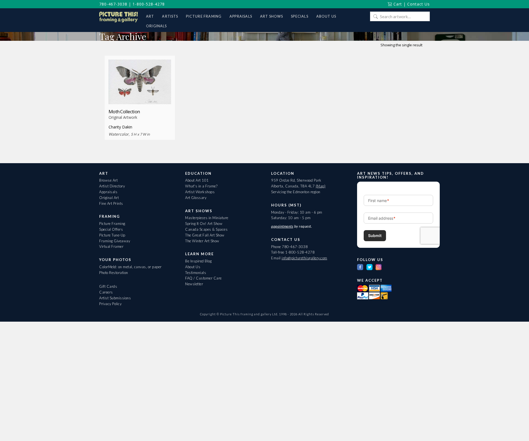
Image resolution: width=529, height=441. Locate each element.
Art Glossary (195, 197)
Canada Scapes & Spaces (206, 229)
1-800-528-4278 (149, 4)
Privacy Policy (110, 304)
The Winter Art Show (202, 241)
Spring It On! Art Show (203, 223)
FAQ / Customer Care (203, 278)
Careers (106, 292)
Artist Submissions (115, 298)
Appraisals (108, 192)
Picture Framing (112, 223)
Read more (140, 94)
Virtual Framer (111, 246)
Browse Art (108, 180)
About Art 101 (197, 180)
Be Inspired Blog (198, 261)
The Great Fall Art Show (205, 235)
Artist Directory (112, 186)
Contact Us (418, 4)
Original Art (109, 197)
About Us (192, 267)
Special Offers (111, 229)
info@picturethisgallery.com (304, 258)
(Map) (321, 186)
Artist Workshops (200, 192)
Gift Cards (108, 286)
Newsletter (194, 284)
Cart (397, 4)
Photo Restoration (113, 272)
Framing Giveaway (114, 241)
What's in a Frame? (201, 186)
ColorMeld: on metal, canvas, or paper (130, 267)
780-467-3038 (113, 4)
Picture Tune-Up (112, 235)
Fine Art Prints (111, 203)
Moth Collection (124, 111)
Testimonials (195, 272)
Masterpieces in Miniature (206, 218)
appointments (282, 226)
